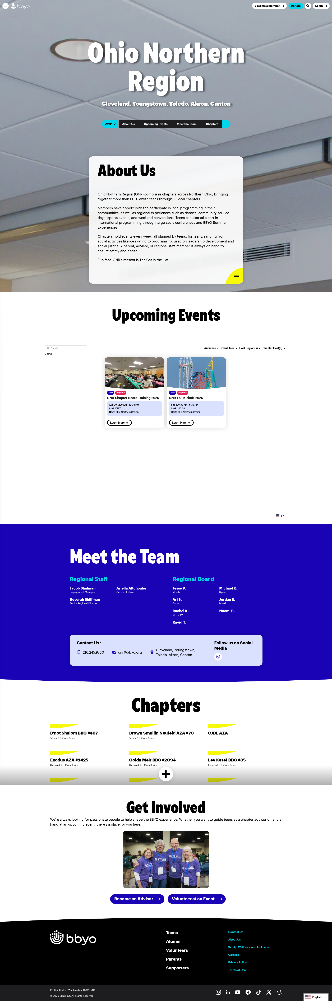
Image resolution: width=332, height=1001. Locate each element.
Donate (296, 5)
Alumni (173, 941)
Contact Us (235, 932)
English (316, 997)
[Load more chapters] (166, 774)
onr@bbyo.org (130, 652)
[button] (5, 6)
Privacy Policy (237, 962)
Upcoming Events (156, 124)
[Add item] (226, 124)
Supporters (177, 967)
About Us (128, 124)
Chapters (212, 124)
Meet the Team (187, 124)
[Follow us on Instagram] (218, 657)
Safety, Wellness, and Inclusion (248, 947)
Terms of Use (237, 970)
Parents (174, 958)
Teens (172, 932)
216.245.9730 (93, 652)
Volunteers (177, 950)
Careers (233, 954)
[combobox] (316, 997)
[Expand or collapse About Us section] (234, 276)
